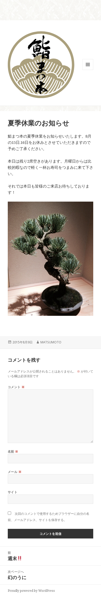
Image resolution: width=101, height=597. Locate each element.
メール (14, 472)
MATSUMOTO (50, 342)
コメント (16, 387)
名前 (13, 451)
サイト (12, 492)
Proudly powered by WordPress (31, 590)
